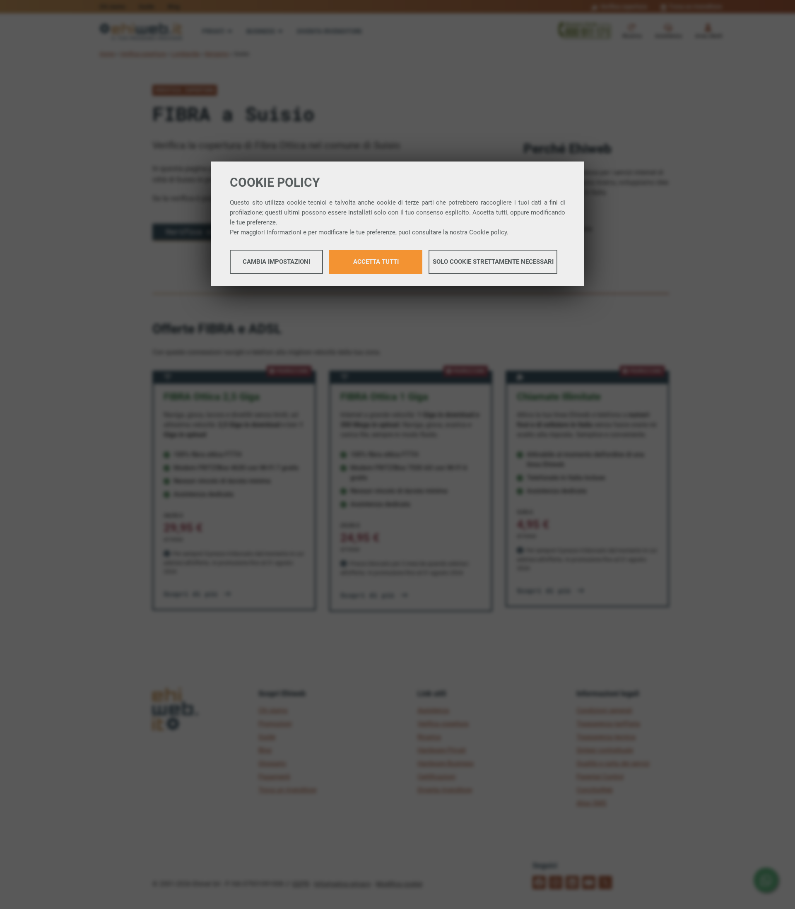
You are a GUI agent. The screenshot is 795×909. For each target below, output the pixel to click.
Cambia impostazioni (276, 261)
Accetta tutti (376, 261)
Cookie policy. (488, 232)
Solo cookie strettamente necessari (493, 261)
